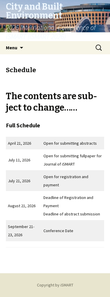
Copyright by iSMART (55, 285)
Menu (11, 47)
